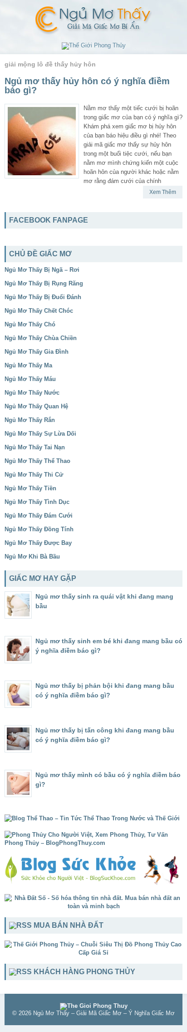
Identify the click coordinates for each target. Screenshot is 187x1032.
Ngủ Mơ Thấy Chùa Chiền (41, 338)
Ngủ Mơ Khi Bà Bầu (32, 556)
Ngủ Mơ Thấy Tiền (30, 488)
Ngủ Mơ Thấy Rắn (30, 420)
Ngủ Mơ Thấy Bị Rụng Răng (44, 283)
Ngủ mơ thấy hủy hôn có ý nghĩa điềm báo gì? (87, 85)
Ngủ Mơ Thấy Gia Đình (37, 351)
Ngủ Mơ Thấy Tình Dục (37, 501)
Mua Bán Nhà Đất (68, 925)
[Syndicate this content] (20, 925)
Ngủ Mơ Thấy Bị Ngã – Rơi (42, 269)
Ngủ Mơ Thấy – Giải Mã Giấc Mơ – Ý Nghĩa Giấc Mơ (104, 1013)
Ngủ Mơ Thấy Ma (28, 365)
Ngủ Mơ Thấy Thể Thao (37, 461)
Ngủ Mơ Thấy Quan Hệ (36, 406)
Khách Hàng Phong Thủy (84, 972)
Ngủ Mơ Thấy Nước (32, 392)
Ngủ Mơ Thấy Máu (30, 379)
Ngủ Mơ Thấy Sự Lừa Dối (40, 433)
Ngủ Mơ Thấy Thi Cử (34, 474)
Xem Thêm (162, 192)
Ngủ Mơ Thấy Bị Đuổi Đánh (43, 297)
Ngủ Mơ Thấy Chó (30, 324)
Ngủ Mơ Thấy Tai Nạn (35, 447)
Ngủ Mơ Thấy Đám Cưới (39, 515)
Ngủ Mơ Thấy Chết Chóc (39, 310)
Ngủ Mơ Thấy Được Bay (38, 542)
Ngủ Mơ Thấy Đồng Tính (39, 529)
